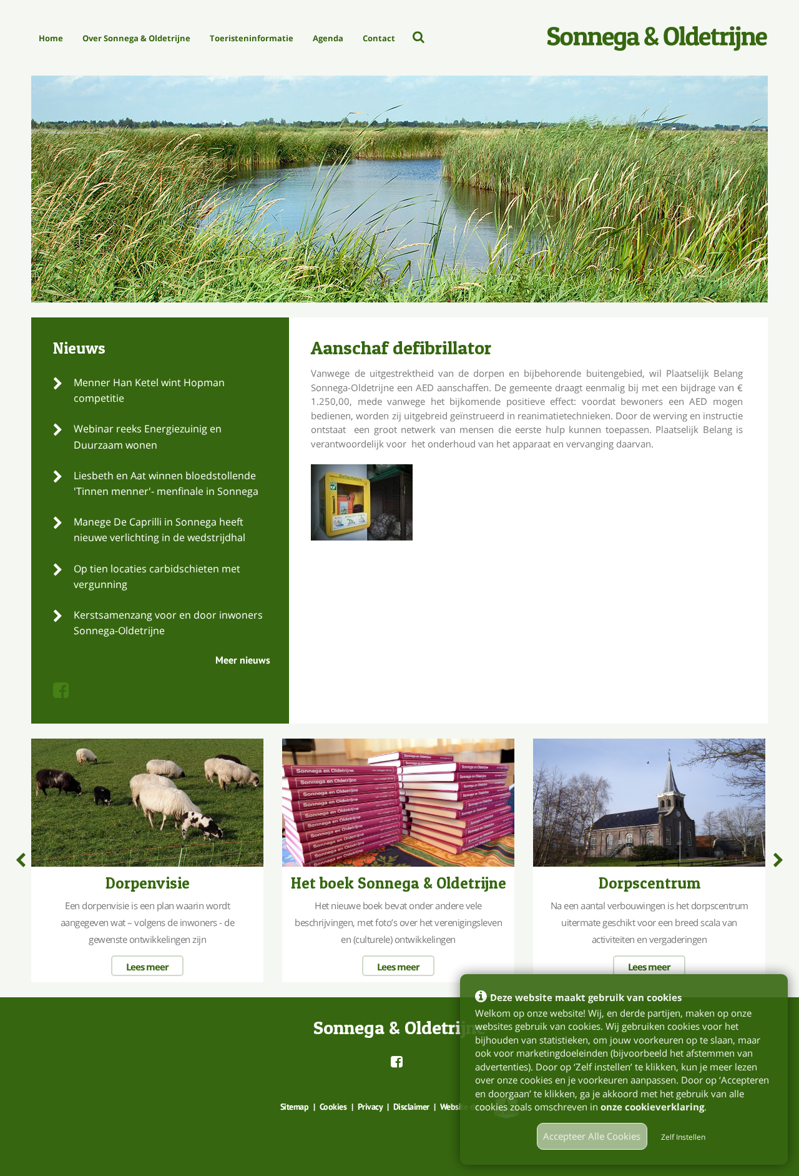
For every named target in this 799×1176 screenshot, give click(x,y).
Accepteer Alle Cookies (591, 1136)
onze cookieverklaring (652, 1106)
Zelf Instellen (683, 1137)
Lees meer (147, 966)
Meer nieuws (242, 660)
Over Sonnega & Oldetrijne (136, 38)
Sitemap (294, 1106)
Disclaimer (411, 1106)
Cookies (333, 1106)
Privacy (370, 1106)
